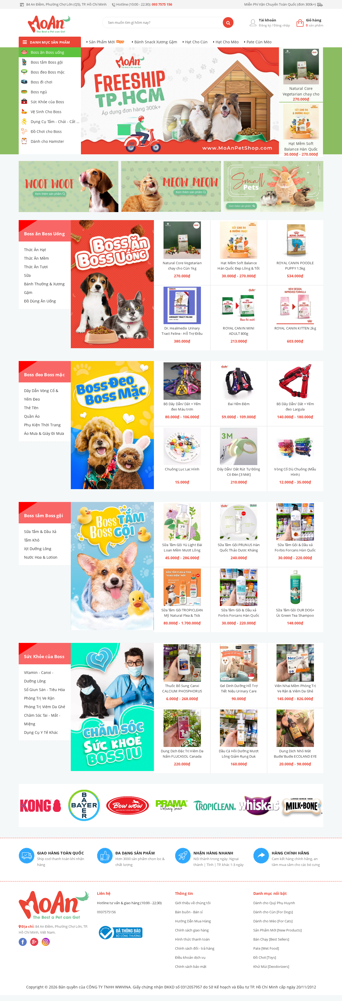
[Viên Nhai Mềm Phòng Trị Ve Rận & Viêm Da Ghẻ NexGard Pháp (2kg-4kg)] (295, 663)
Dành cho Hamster (47, 141)
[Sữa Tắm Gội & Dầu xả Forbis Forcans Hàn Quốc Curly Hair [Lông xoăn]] (295, 522)
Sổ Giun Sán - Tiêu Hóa (44, 689)
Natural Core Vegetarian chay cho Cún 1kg (301, 94)
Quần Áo (32, 416)
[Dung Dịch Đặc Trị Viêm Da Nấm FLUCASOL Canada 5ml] (182, 728)
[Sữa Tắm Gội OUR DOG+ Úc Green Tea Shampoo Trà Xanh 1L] (295, 587)
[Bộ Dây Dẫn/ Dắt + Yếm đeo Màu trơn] (182, 381)
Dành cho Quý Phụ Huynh (274, 902)
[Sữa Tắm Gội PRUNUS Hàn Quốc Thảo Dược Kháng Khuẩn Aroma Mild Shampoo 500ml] (239, 522)
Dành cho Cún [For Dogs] (273, 912)
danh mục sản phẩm (50, 42)
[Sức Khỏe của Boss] (112, 707)
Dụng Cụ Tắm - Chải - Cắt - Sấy (55, 121)
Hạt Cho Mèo (227, 41)
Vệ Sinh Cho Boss (46, 111)
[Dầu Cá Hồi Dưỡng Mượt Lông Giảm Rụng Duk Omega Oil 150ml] (239, 728)
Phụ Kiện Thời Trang (42, 424)
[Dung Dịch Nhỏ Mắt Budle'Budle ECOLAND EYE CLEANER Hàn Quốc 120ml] (295, 728)
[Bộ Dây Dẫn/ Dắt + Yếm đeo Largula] (295, 381)
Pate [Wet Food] (266, 948)
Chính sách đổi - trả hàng (194, 948)
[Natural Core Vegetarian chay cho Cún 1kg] (301, 66)
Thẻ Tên (31, 407)
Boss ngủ (39, 91)
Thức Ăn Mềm (36, 258)
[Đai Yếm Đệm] (239, 381)
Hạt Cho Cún (196, 41)
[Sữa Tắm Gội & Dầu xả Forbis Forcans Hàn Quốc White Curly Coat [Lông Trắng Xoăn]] (239, 587)
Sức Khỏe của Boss (47, 101)
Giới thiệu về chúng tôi (193, 902)
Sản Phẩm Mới (102, 41)
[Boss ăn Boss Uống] (112, 284)
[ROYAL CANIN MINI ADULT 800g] (239, 305)
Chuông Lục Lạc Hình (182, 469)
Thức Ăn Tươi (36, 266)
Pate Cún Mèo (259, 41)
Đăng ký (265, 25)
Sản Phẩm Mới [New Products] (277, 930)
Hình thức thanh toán (192, 939)
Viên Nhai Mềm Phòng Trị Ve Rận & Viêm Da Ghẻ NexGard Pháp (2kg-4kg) (295, 691)
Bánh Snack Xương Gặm (155, 41)
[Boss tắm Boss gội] (112, 566)
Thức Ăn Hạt (35, 249)
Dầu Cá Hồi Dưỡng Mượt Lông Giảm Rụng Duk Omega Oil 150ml (239, 756)
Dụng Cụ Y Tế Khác (41, 732)
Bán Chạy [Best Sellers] (271, 939)
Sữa (27, 275)
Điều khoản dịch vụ (190, 957)
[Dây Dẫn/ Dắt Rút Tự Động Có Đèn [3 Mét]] (239, 446)
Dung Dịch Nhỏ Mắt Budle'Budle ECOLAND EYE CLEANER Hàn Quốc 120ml (295, 756)
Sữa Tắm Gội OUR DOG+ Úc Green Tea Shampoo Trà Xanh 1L (295, 615)
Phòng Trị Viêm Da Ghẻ (44, 706)
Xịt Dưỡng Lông (37, 548)
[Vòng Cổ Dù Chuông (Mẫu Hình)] (295, 446)
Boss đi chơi (41, 82)
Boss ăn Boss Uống (44, 234)
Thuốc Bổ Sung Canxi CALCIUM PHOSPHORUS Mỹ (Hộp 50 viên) (182, 691)
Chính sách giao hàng (192, 930)
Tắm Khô (31, 540)
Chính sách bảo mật (191, 966)
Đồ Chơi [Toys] (264, 957)
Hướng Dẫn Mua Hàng (193, 921)
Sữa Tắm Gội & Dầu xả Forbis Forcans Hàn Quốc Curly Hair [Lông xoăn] (295, 550)
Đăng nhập (282, 25)
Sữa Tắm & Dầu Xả (40, 531)
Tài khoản (267, 20)
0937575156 (106, 912)
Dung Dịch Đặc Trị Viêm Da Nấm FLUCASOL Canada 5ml (182, 756)
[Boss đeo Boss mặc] (112, 425)
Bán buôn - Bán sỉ (189, 912)
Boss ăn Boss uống (47, 52)
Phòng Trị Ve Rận (39, 698)
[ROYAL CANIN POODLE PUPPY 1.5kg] (295, 240)
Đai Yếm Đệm (238, 403)
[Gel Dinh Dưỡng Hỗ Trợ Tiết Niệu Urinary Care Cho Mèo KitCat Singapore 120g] (239, 663)
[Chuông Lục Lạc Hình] (182, 446)
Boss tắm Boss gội (47, 62)
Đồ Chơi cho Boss (46, 131)
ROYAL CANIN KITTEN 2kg (295, 328)
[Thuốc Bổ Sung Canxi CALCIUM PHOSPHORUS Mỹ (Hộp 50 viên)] (182, 663)
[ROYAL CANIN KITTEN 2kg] (295, 305)
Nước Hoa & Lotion (40, 557)
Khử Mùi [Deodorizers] (271, 966)
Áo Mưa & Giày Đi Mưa (44, 433)
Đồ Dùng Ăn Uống (40, 301)
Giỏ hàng (313, 20)
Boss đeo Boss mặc (48, 72)
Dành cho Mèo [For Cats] (273, 921)
